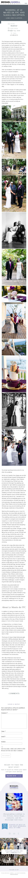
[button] (14, 113)
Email (3, 736)
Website (3, 741)
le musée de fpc (14, 35)
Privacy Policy (14, 874)
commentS (14, 693)
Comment (4, 713)
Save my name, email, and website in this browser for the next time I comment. (13, 749)
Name (3, 731)
